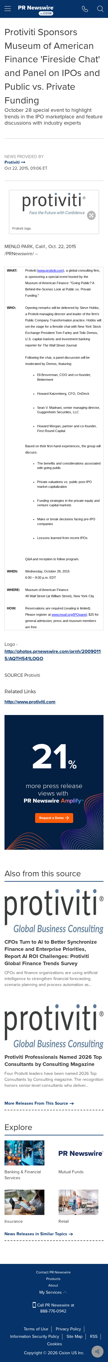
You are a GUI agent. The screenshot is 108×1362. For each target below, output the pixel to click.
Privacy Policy (68, 1329)
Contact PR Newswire (53, 1272)
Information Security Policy (34, 1336)
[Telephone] (85, 9)
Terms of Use (36, 1329)
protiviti (51, 270)
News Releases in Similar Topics (35, 1234)
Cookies (54, 1344)
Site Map (74, 1336)
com (60, 270)
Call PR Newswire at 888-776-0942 (55, 1308)
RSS (94, 1336)
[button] (54, 203)
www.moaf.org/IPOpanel (69, 614)
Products (53, 1278)
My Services (51, 1292)
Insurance (13, 1221)
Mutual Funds (71, 1172)
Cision (64, 1353)
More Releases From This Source (36, 1103)
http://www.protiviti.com (30, 701)
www (41, 270)
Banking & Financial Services (22, 1175)
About (53, 1285)
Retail (63, 1221)
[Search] (100, 9)
